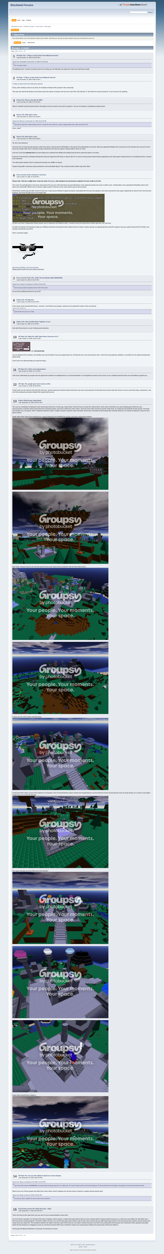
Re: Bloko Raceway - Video (42, 1209)
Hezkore (52, 181)
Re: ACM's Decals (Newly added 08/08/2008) (47, 278)
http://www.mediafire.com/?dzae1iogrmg (25, 267)
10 (24, 51)
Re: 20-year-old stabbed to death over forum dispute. (43, 1176)
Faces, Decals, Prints (23, 175)
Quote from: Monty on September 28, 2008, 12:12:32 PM (29, 1182)
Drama (18, 100)
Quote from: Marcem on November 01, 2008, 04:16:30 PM (29, 121)
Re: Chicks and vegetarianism (35, 369)
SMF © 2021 (81, 1244)
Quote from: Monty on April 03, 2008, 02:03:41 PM (27, 1195)
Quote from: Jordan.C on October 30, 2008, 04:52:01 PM (29, 284)
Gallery (18, 300)
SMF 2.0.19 (74, 1244)
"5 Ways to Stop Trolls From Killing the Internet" (40, 77)
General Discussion (25, 1209)
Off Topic (19, 55)
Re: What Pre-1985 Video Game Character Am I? (41, 336)
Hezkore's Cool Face (39, 175)
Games (18, 115)
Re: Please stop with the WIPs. (32, 100)
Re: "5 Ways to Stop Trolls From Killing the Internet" (41, 55)
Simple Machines (90, 1244)
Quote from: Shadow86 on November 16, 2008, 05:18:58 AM (30, 61)
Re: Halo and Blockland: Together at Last (36, 322)
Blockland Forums (22, 5)
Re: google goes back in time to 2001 (37, 384)
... (23, 51)
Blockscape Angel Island (32, 400)
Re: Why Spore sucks (29, 115)
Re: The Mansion (28, 300)
